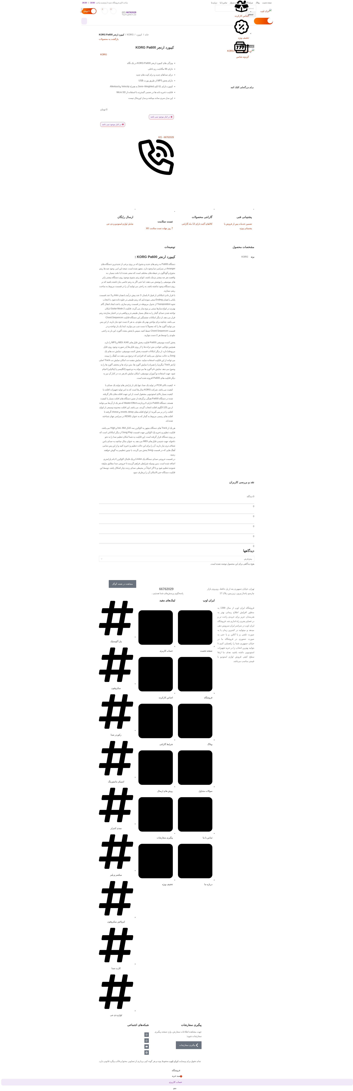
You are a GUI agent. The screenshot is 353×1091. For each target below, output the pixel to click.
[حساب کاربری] (84, 21)
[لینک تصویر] (248, 600)
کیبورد (139, 34)
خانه (147, 34)
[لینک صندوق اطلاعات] (176, 13)
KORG (130, 34)
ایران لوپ (173, 1061)
